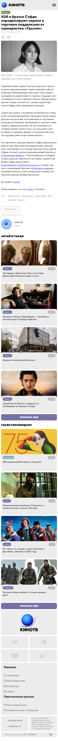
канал (30, 189)
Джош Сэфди (41, 196)
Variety (16, 182)
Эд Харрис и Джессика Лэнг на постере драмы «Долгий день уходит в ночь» (23, 274)
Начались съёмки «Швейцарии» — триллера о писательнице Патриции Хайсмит (26, 318)
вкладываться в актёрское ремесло (20, 165)
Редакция (10, 667)
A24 (50, 196)
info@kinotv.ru (14, 726)
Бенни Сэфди (27, 196)
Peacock (21, 200)
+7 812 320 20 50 (14, 721)
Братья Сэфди (14, 196)
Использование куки (15, 705)
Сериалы (12, 200)
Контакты (9, 691)
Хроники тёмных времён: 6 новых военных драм (24, 593)
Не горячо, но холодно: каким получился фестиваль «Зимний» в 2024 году (23, 550)
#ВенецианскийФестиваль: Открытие (22, 462)
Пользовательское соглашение (21, 710)
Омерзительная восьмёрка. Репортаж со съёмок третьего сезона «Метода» (23, 506)
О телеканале (11, 675)
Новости (6, 12)
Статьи (7, 501)
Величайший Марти (12, 155)
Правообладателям (14, 681)
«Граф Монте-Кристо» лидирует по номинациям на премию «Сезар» (21, 405)
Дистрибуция (11, 686)
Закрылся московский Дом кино (19, 360)
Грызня (46, 95)
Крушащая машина (42, 168)
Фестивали (8, 457)
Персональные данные (19, 697)
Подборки (8, 588)
